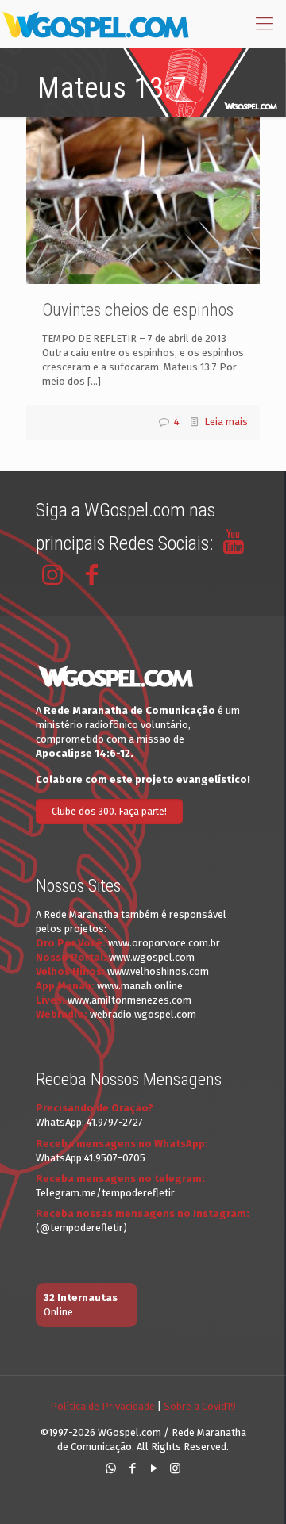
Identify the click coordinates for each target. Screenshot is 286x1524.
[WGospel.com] (95, 24)
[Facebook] (132, 1468)
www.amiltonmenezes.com (129, 1000)
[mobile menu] (264, 23)
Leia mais (226, 422)
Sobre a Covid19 (200, 1406)
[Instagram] (175, 1468)
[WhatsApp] (110, 1468)
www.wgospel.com (152, 957)
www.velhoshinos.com (158, 971)
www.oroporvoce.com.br (164, 943)
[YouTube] (153, 1468)
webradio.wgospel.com (143, 1014)
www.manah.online (140, 986)
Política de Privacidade (102, 1406)
